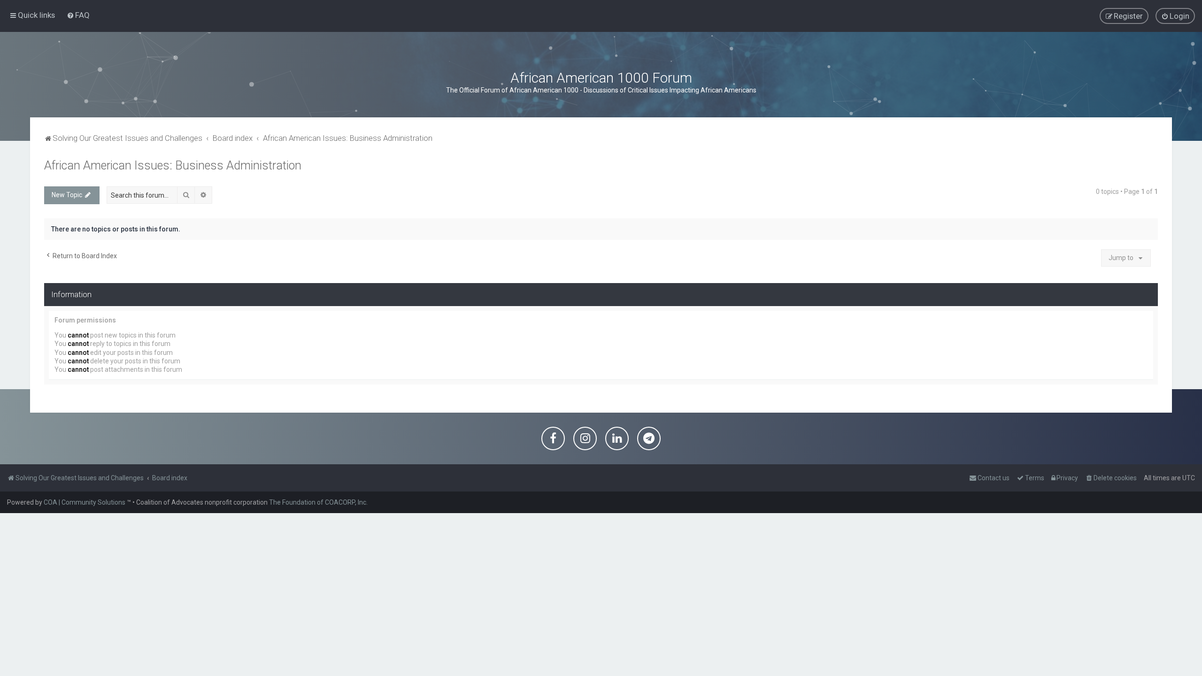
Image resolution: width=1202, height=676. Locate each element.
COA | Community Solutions (84, 502)
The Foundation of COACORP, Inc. (318, 502)
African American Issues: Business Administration (172, 165)
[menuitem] (78, 15)
